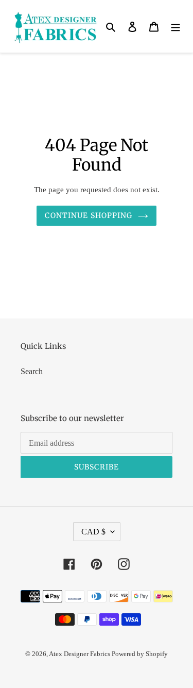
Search (32, 371)
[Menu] (175, 26)
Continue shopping (88, 215)
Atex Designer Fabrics (80, 654)
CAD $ (93, 531)
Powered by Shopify (140, 654)
